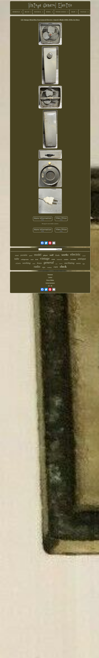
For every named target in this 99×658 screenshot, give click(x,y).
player (45, 255)
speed (30, 255)
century (49, 267)
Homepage (50, 274)
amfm (33, 263)
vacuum (73, 259)
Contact (50, 277)
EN (49, 285)
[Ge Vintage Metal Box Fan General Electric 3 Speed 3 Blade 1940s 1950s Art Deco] (50, 34)
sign (43, 267)
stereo (60, 263)
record (83, 255)
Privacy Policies (50, 280)
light (84, 263)
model (37, 254)
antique (82, 258)
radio (37, 266)
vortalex (66, 259)
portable (23, 255)
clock (63, 266)
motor (78, 263)
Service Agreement (50, 283)
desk (36, 259)
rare (56, 266)
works (64, 254)
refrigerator (25, 259)
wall (51, 255)
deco (56, 263)
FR (51, 285)
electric (75, 254)
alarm (18, 263)
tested (17, 255)
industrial (59, 259)
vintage (45, 258)
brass (39, 263)
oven (53, 259)
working (26, 263)
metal (32, 259)
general (49, 262)
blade (57, 255)
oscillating (69, 263)
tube (16, 258)
